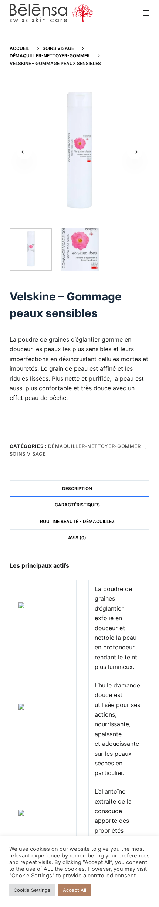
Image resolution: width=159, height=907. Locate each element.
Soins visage (28, 454)
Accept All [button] (74, 890)
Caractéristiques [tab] (77, 504)
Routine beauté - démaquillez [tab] (77, 521)
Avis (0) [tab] (77, 537)
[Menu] (146, 13)
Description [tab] (77, 488)
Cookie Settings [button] (32, 890)
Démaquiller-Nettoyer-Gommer (94, 446)
